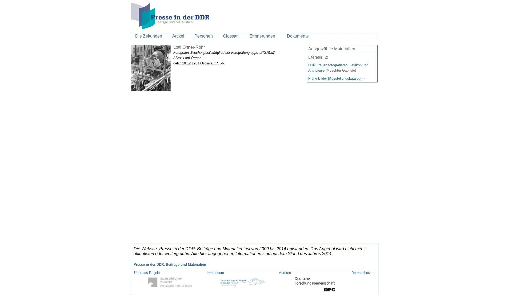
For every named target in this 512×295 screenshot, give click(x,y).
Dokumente (298, 36)
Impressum (215, 273)
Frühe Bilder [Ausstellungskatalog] (334, 78)
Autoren (285, 273)
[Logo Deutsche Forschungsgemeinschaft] (315, 290)
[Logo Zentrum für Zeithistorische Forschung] (242, 287)
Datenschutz (361, 273)
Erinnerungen (262, 36)
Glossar (230, 36)
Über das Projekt (147, 273)
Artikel (178, 36)
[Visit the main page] (170, 28)
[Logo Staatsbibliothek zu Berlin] (170, 287)
